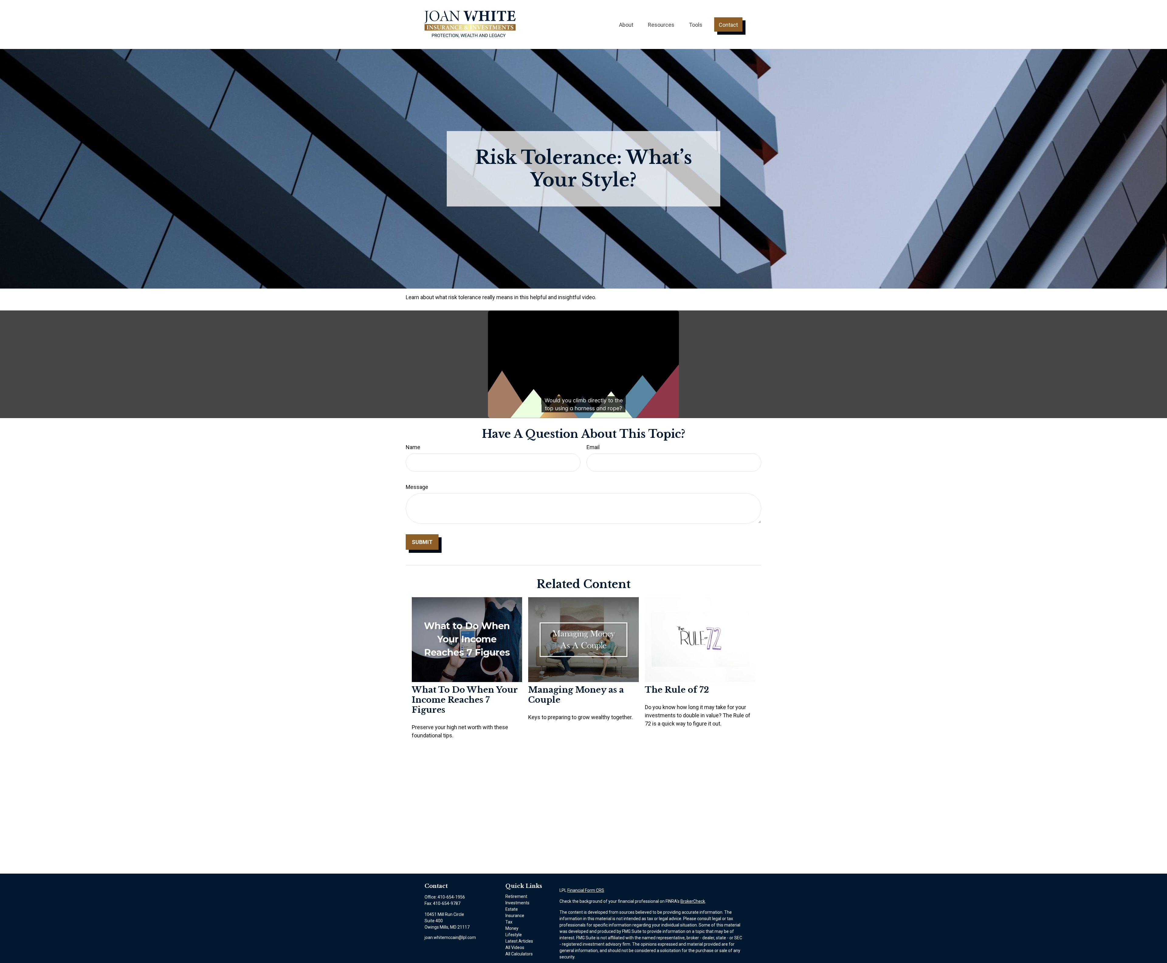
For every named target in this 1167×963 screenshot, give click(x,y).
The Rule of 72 (677, 690)
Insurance (514, 915)
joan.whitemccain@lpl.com (450, 937)
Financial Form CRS (585, 890)
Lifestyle (513, 934)
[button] (626, 24)
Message (417, 487)
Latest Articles (519, 941)
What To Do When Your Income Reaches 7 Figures (465, 700)
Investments (517, 902)
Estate (511, 909)
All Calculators (519, 953)
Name (413, 447)
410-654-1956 (451, 897)
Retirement (516, 896)
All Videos (514, 947)
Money (511, 928)
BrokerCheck (692, 901)
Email (593, 447)
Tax (508, 922)
